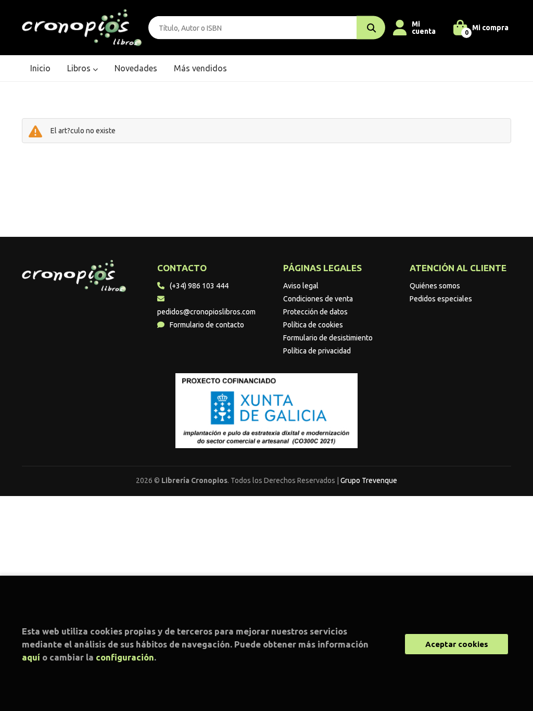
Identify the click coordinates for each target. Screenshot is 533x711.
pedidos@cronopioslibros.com (206, 312)
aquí (31, 657)
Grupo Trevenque (368, 480)
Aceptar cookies (456, 644)
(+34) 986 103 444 (199, 286)
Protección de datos (315, 312)
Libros (80, 68)
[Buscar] (371, 28)
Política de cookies (313, 325)
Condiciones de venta (318, 299)
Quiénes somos (435, 286)
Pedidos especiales (441, 299)
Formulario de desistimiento (328, 338)
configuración (125, 657)
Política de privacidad (317, 351)
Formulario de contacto (207, 325)
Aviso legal (301, 286)
